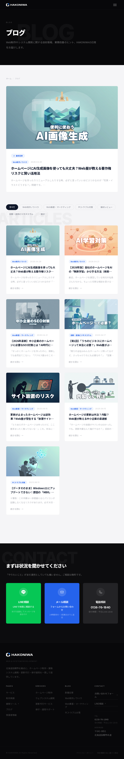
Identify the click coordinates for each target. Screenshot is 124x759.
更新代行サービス (44, 703)
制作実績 (10, 698)
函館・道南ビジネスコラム (21, 214)
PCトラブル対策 (85, 207)
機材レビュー (107, 207)
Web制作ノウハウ (31, 207)
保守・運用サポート (45, 709)
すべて (12, 207)
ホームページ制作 (44, 692)
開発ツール (11, 703)
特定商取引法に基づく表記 (107, 753)
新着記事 (69, 692)
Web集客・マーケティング (58, 207)
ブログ (9, 709)
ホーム (8, 78)
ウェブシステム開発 (45, 698)
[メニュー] (115, 5)
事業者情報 (11, 714)
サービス (10, 692)
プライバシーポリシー (84, 753)
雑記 (43, 214)
